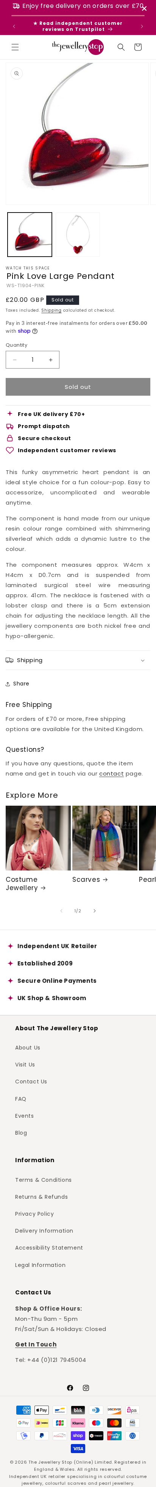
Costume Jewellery (22, 883)
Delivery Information (44, 1231)
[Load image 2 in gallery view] (78, 235)
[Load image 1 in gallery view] (30, 235)
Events (24, 1116)
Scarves (86, 879)
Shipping (51, 310)
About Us (28, 1047)
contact (111, 773)
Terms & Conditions (43, 1180)
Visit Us (25, 1064)
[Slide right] (94, 911)
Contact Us (31, 1081)
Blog (21, 1133)
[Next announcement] (142, 26)
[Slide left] (61, 911)
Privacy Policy (34, 1214)
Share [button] (21, 683)
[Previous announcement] (14, 26)
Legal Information (40, 1265)
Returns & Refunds (41, 1197)
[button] (15, 47)
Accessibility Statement (49, 1247)
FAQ (21, 1099)
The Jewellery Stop (50, 1462)
